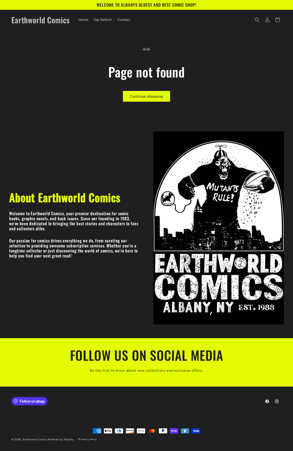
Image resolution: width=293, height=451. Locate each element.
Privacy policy (87, 439)
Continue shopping (146, 96)
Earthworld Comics (35, 439)
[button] (257, 20)
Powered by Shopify (61, 439)
